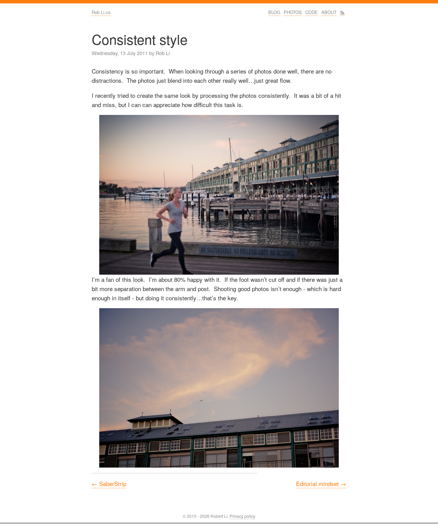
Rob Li (163, 52)
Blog (274, 12)
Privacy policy (242, 516)
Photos (293, 12)
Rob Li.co (101, 12)
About (329, 12)
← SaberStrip (109, 483)
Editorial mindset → (321, 483)
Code (311, 12)
